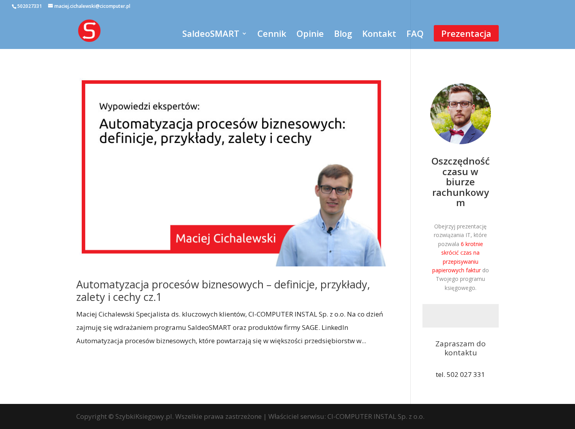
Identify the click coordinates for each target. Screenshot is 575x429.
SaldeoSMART (210, 35)
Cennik (271, 35)
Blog (343, 35)
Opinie (310, 35)
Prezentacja (466, 33)
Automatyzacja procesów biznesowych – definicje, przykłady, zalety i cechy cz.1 (223, 290)
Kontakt (379, 35)
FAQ (415, 35)
